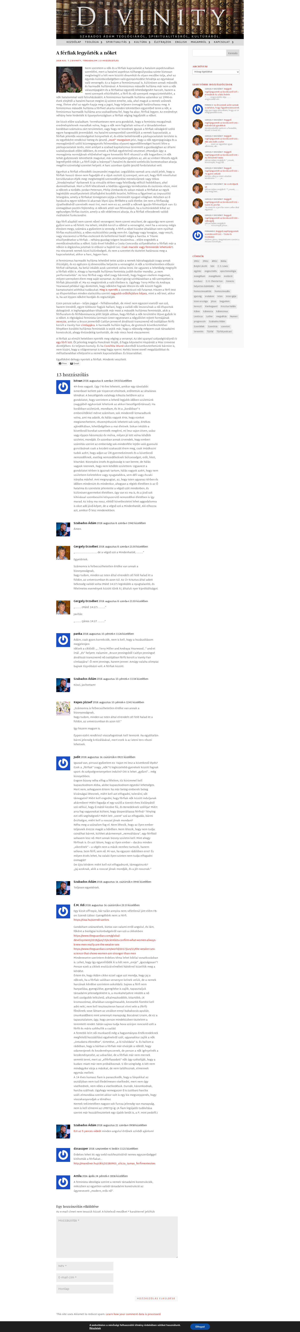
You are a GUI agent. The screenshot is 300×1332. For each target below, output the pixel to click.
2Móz (205, 261)
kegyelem (225, 301)
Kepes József (83, 702)
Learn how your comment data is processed (133, 1314)
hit (218, 286)
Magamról (199, 42)
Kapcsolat (222, 42)
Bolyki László (200, 266)
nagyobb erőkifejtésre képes (129, 293)
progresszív (200, 322)
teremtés (198, 332)
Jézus (213, 301)
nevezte (61, 321)
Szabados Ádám (217, 322)
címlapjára (88, 325)
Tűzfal (210, 332)
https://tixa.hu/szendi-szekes (91, 920)
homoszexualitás (202, 291)
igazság (198, 296)
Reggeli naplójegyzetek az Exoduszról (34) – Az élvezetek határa (222, 155)
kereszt (198, 307)
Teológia (92, 42)
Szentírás (213, 327)
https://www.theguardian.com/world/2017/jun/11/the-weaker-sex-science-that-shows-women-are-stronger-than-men (114, 951)
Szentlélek (199, 327)
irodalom (209, 296)
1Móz (196, 261)
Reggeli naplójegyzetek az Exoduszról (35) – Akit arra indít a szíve (222, 139)
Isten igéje (231, 296)
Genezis (230, 281)
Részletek (95, 1328)
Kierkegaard (211, 307)
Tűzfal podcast (224, 332)
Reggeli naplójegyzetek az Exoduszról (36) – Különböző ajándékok (222, 122)
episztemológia (228, 271)
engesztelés (211, 271)
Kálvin (197, 312)
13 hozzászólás (109, 60)
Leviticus (198, 317)
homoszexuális (222, 291)
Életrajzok (162, 42)
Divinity (76, 60)
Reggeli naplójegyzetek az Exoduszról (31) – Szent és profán (222, 202)
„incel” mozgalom (119, 140)
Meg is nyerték (108, 290)
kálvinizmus (222, 312)
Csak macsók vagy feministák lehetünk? (147, 247)
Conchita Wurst (114, 346)
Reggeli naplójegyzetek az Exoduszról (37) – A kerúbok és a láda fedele (222, 91)
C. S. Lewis (223, 266)
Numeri (234, 317)
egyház (197, 271)
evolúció (228, 276)
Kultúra (140, 42)
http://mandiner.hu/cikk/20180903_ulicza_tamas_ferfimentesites (114, 1163)
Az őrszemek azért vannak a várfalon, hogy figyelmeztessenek (222, 106)
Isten (220, 296)
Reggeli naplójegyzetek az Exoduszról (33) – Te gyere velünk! (222, 171)
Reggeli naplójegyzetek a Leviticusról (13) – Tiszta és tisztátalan (222, 234)
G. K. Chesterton (214, 281)
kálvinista (208, 312)
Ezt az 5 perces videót (87, 1131)
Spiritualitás (116, 42)
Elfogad (200, 1326)
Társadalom (90, 60)
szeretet (225, 327)
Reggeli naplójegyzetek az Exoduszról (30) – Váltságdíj (222, 218)
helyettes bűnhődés (204, 286)
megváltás (221, 317)
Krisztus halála (228, 307)
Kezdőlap (73, 42)
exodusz (198, 281)
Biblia (223, 261)
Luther (209, 317)
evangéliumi (214, 276)
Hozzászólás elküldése (156, 1299)
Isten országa (201, 301)
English (181, 42)
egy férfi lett (64, 342)
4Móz (214, 261)
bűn (212, 266)
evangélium (199, 276)
